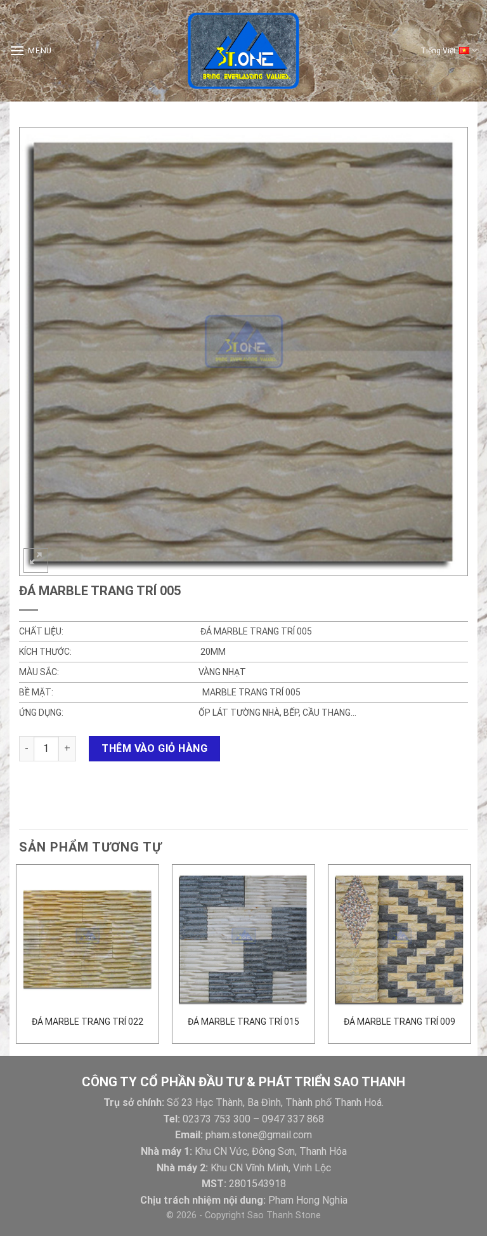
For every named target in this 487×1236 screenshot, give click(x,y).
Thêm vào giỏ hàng (154, 748)
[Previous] (16, 959)
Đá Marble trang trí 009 (399, 1021)
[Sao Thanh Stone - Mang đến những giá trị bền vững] (243, 51)
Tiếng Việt (438, 50)
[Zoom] (35, 560)
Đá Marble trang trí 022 (87, 1021)
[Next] (470, 959)
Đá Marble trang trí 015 (243, 1021)
